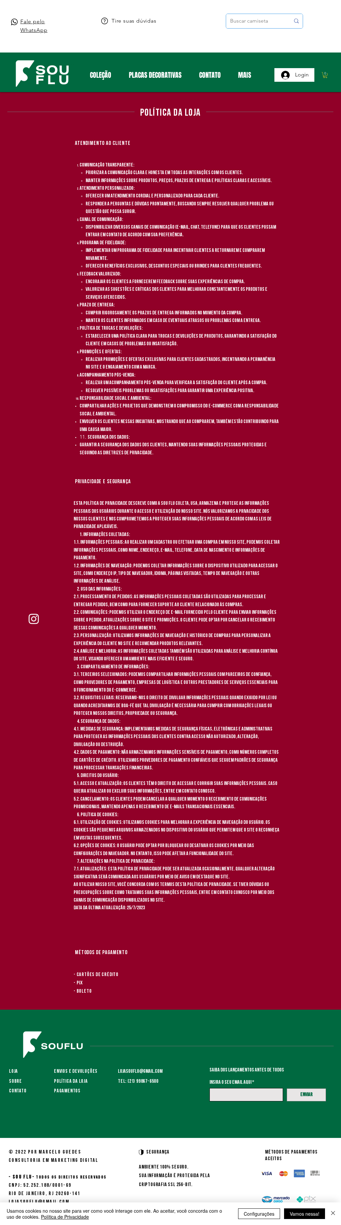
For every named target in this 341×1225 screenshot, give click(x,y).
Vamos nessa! (304, 1213)
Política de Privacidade (65, 1216)
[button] (325, 75)
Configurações (259, 1213)
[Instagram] (34, 618)
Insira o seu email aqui (230, 1082)
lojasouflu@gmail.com (140, 1071)
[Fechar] (333, 1214)
